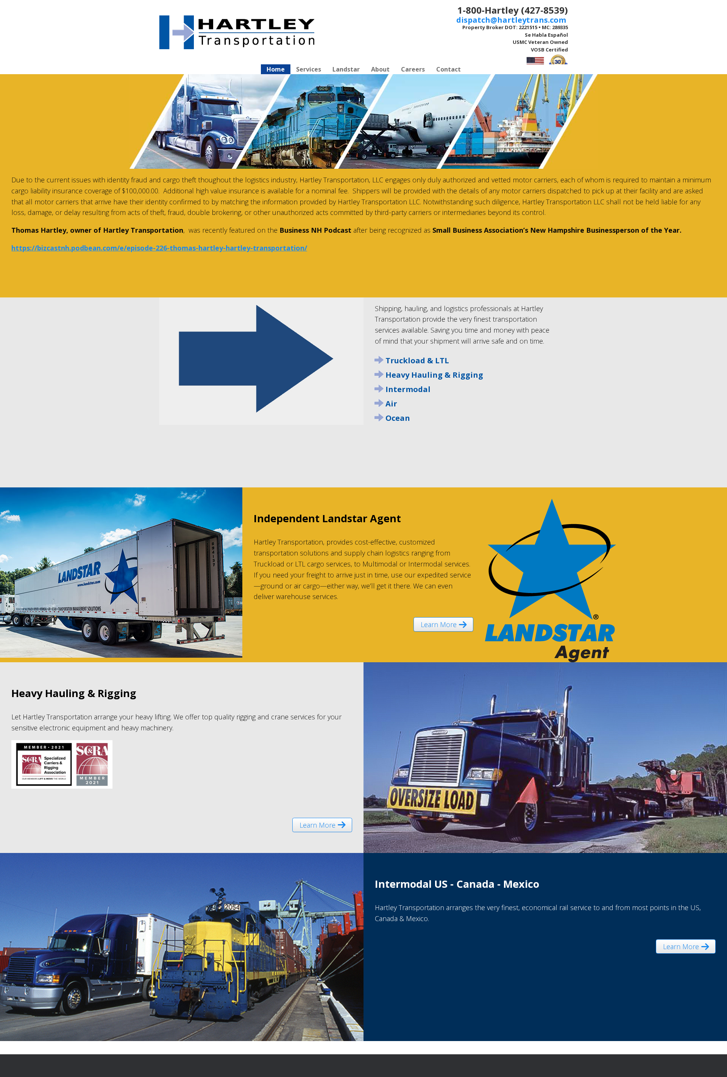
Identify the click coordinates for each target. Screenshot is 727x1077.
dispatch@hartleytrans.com (512, 20)
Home (276, 69)
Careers (413, 69)
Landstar (346, 69)
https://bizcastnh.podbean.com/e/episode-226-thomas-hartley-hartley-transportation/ (159, 247)
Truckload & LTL (417, 360)
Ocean (397, 418)
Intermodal (408, 389)
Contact (448, 69)
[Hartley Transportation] (236, 32)
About (380, 69)
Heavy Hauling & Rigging (434, 375)
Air (391, 403)
